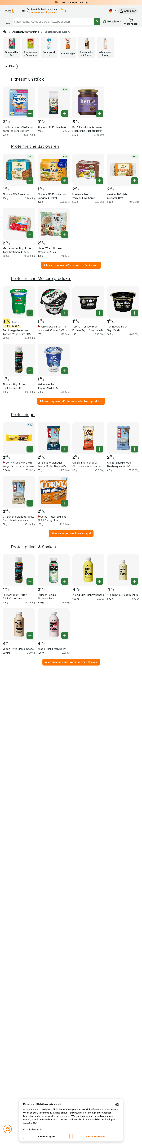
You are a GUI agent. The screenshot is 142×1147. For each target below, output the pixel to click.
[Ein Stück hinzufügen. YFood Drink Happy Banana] (99, 581)
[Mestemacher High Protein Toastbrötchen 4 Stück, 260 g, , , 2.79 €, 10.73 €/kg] (19, 224)
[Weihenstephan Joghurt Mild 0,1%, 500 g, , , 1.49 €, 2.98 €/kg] (54, 360)
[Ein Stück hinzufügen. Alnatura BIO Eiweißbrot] (29, 180)
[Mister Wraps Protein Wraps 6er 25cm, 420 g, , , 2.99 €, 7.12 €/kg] (54, 224)
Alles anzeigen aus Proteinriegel (71, 533)
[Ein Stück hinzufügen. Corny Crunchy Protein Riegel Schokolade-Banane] (29, 449)
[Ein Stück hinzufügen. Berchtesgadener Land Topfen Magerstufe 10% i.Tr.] (29, 313)
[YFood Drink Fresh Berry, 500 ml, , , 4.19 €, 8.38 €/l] (54, 624)
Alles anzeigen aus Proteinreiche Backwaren (71, 265)
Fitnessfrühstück (27, 79)
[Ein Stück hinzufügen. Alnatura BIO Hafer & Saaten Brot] (134, 180)
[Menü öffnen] (7, 21)
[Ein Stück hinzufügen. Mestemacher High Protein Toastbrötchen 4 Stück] (29, 234)
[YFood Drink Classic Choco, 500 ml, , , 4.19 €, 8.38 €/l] (19, 624)
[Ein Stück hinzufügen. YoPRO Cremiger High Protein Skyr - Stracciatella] (99, 313)
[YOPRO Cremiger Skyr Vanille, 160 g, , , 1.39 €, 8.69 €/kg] (123, 302)
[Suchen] (97, 21)
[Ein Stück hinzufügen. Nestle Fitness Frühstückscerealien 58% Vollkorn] (29, 113)
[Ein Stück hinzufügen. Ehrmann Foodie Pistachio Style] (64, 581)
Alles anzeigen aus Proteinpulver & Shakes (71, 662)
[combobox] (53, 21)
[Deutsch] (112, 10)
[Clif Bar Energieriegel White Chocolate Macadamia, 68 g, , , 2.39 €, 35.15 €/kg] (19, 492)
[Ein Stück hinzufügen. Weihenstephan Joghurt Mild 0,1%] (64, 370)
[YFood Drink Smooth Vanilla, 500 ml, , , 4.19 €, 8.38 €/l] (123, 570)
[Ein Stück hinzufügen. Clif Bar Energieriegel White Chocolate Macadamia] (29, 503)
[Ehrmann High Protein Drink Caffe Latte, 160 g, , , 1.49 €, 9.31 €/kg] (19, 360)
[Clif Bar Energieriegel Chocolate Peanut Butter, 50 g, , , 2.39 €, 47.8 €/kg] (88, 438)
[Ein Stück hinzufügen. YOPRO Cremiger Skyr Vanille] (134, 313)
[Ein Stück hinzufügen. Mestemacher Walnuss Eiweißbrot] (99, 180)
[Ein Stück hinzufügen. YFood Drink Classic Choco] (29, 635)
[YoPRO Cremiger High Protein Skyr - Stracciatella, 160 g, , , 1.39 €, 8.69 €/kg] (88, 302)
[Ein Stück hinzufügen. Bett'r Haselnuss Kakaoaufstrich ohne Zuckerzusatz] (99, 113)
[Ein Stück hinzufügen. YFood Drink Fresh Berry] (64, 635)
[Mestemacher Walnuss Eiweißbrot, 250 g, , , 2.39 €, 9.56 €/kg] (88, 170)
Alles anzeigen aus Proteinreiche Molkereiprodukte (71, 401)
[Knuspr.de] (5, 32)
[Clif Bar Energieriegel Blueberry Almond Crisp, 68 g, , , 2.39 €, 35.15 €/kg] (123, 438)
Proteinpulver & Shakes (33, 546)
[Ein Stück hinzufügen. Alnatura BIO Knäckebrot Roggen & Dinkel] (64, 180)
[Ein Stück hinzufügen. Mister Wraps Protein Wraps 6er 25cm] (64, 234)
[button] (128, 11)
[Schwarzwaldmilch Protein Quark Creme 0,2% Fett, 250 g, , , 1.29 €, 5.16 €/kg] (54, 302)
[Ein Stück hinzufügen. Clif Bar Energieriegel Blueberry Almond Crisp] (134, 449)
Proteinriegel (23, 414)
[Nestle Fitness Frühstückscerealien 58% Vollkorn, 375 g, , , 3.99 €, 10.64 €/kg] (19, 102)
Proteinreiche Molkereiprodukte (41, 278)
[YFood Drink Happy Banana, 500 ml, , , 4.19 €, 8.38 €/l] (88, 570)
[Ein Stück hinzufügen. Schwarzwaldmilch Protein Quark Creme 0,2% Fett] (64, 313)
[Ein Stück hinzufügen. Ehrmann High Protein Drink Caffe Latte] (29, 370)
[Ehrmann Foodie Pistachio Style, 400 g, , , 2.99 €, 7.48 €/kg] (54, 570)
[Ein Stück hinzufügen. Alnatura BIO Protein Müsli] (64, 113)
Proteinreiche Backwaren (35, 146)
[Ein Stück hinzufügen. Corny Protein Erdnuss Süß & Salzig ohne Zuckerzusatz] (64, 503)
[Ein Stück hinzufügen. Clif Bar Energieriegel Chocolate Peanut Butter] (99, 449)
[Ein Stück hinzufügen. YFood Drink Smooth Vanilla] (134, 581)
